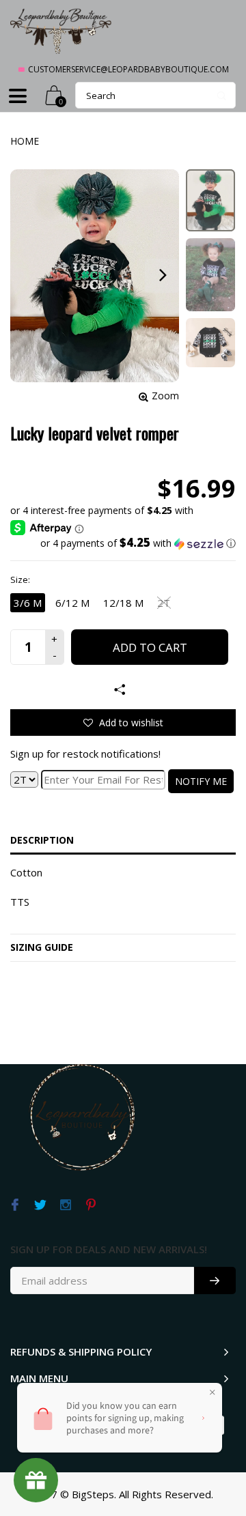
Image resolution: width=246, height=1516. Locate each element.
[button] (123, 543)
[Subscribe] (215, 1280)
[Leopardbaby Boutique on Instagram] (65, 1205)
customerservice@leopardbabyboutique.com (128, 69)
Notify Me (201, 781)
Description (42, 839)
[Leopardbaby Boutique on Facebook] (14, 1205)
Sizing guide (41, 947)
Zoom (165, 395)
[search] (155, 95)
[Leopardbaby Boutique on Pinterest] (90, 1205)
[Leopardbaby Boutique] (61, 30)
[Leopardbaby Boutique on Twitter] (40, 1205)
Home (24, 140)
